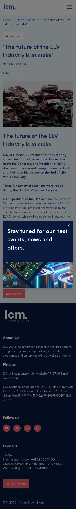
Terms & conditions (31, 502)
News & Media (26, 20)
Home (7, 20)
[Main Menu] (69, 6)
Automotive (13, 36)
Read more (14, 294)
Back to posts (11, 73)
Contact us (18, 484)
